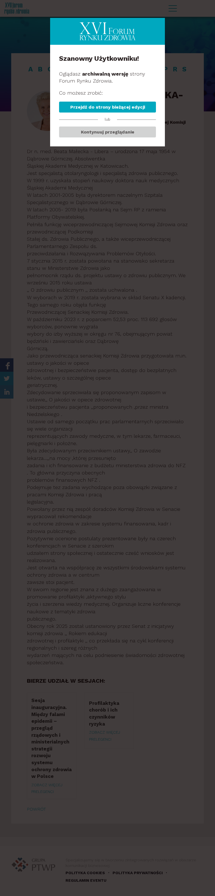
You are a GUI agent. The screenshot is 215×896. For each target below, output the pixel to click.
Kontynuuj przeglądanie (107, 132)
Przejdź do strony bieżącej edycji (107, 107)
